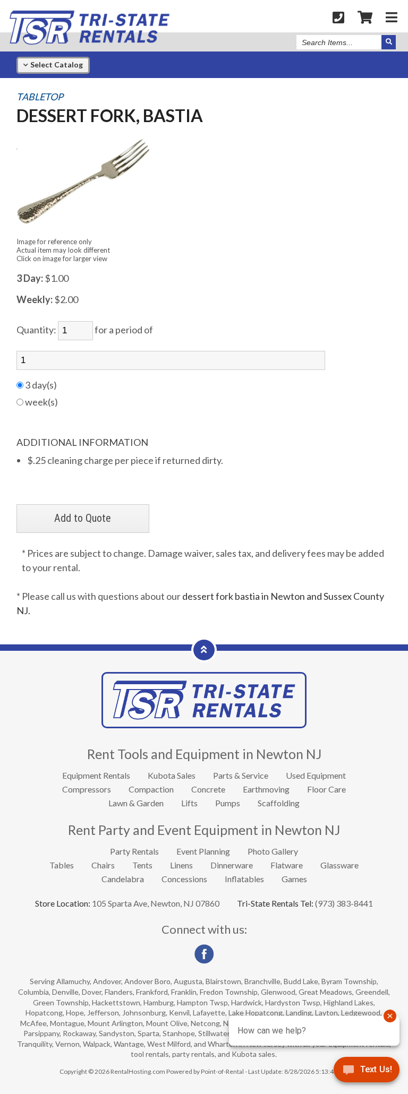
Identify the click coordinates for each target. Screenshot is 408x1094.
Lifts (189, 803)
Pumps (227, 803)
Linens (181, 865)
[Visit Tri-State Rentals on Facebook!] (204, 961)
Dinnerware (231, 865)
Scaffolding (279, 803)
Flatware (286, 865)
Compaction (151, 789)
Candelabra (122, 879)
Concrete (208, 789)
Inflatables (244, 879)
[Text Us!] (366, 1072)
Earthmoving (266, 789)
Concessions (184, 879)
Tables (61, 865)
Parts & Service (240, 775)
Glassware (339, 865)
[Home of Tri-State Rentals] (204, 725)
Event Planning (203, 851)
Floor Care (326, 789)
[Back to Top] (204, 649)
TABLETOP (39, 96)
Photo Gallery (273, 851)
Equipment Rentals (96, 775)
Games (294, 879)
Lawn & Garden (136, 803)
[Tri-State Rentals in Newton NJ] (89, 42)
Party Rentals (134, 851)
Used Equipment (316, 775)
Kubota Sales (172, 775)
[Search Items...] (388, 42)
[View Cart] (365, 17)
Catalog (56, 64)
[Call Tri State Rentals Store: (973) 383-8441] (338, 17)
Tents (142, 865)
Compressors (86, 789)
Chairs (103, 865)
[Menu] (391, 17)
